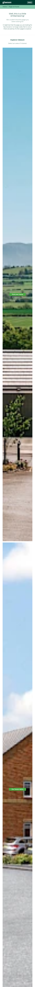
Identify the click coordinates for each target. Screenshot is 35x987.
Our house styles (17, 789)
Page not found (14, 6)
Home (5, 6)
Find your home (17, 294)
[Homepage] (7, 2)
